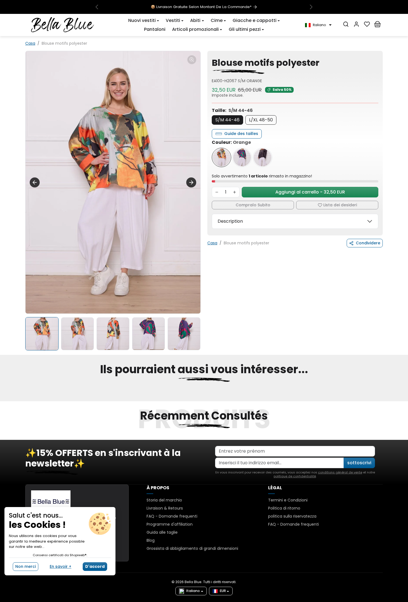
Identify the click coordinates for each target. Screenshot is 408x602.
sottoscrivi (359, 463)
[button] (143, 20)
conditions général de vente (340, 472)
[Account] (356, 24)
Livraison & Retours (165, 508)
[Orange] (221, 157)
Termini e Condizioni (288, 500)
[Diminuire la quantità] (217, 192)
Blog (151, 540)
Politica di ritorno (284, 508)
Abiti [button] (195, 20)
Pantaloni (154, 29)
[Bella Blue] (62, 25)
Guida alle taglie (162, 532)
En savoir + (60, 566)
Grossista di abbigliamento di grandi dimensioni (192, 548)
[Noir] (262, 157)
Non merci (25, 566)
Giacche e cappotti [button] (254, 20)
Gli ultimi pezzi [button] (245, 29)
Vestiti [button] (173, 20)
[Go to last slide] (35, 182)
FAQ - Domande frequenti (172, 516)
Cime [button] (217, 20)
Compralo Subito (253, 205)
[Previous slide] (26, 398)
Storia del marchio (164, 500)
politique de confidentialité (295, 476)
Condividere (368, 243)
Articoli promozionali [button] (195, 29)
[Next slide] (191, 182)
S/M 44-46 (227, 120)
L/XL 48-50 (261, 120)
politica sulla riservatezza (292, 516)
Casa (30, 43)
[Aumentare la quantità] (235, 192)
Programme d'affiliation (170, 524)
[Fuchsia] (242, 157)
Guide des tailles (241, 133)
